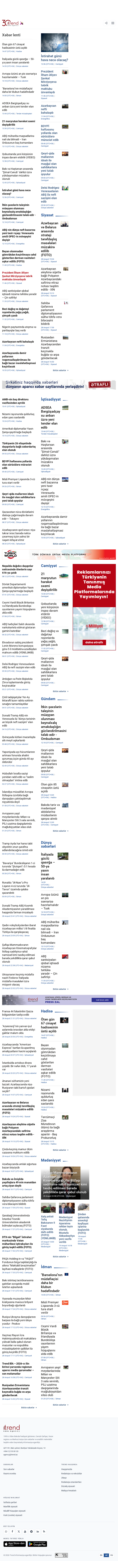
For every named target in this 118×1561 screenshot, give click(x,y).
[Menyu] (113, 23)
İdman (46, 1267)
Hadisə (47, 1011)
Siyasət (47, 215)
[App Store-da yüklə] (14, 1544)
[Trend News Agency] (11, 1428)
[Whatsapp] (6, 1531)
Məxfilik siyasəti (10, 1506)
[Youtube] (25, 1531)
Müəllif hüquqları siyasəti (14, 1511)
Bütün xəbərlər (59, 370)
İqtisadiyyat (51, 399)
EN (101, 1555)
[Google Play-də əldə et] (37, 1544)
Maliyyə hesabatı (68, 1490)
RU (112, 1555)
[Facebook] (12, 1531)
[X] (18, 1531)
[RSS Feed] (44, 1531)
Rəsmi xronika (9, 1473)
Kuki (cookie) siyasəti (12, 1515)
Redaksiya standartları (71, 1482)
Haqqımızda (66, 1469)
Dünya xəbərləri (48, 844)
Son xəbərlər (8, 1469)
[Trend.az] (12, 23)
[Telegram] (31, 1531)
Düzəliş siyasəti (68, 1486)
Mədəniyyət (51, 1160)
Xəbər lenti (11, 35)
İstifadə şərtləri (10, 1502)
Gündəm (48, 699)
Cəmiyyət (49, 566)
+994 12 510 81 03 (10, 1451)
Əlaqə (63, 1478)
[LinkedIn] (37, 1531)
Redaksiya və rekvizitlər (71, 1473)
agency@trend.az (10, 1455)
